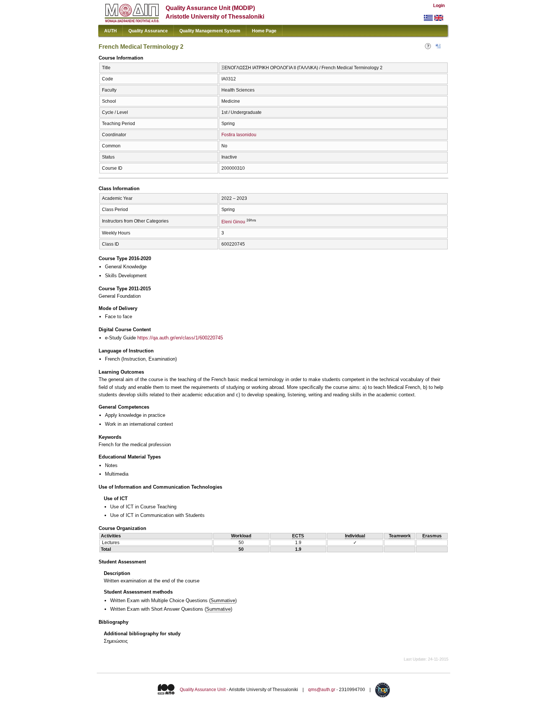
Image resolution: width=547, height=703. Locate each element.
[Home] (132, 20)
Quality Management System (209, 30)
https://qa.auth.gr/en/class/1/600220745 (180, 338)
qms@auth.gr (321, 690)
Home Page (264, 30)
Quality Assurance (148, 30)
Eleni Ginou (233, 221)
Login (439, 5)
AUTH (110, 30)
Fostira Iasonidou (238, 134)
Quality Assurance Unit (202, 690)
